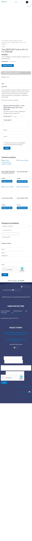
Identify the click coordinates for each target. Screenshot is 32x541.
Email (3, 252)
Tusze (8, 42)
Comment (3, 372)
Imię (3, 249)
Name (3, 264)
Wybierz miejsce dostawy (11, 73)
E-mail (5, 136)
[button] (16, 401)
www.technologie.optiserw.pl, (16, 334)
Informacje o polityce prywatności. (23, 386)
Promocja (6, 237)
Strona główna (5, 40)
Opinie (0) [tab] (4, 86)
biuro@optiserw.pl (5, 314)
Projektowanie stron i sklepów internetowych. (16, 340)
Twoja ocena (7, 116)
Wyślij (4, 274)
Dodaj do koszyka (7, 65)
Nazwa (5, 130)
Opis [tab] (3, 83)
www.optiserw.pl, (9, 332)
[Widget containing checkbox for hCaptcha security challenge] (13, 270)
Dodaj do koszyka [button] (6, 181)
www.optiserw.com (21, 332)
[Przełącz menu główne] (15, 1)
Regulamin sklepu (24, 392)
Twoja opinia (7, 120)
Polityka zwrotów (27, 396)
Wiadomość (5, 255)
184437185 (16, 312)
